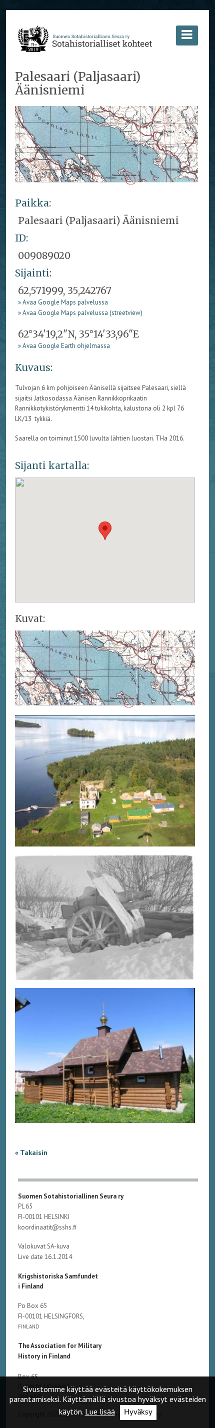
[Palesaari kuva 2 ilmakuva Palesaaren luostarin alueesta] (105, 784)
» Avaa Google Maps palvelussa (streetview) (80, 312)
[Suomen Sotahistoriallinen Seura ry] (85, 39)
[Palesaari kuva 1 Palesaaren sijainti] (106, 144)
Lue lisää (100, 1411)
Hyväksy (138, 1412)
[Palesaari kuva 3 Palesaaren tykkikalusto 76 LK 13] (105, 920)
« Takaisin (31, 1152)
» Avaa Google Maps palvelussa (63, 302)
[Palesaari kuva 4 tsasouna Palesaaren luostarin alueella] (105, 1058)
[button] (105, 531)
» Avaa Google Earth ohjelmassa (64, 346)
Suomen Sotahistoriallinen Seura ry (71, 1196)
